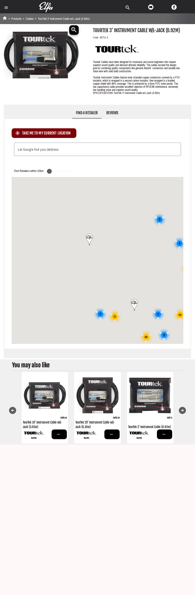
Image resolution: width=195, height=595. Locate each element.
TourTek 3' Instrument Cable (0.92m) (149, 427)
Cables (30, 18)
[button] (89, 239)
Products (16, 18)
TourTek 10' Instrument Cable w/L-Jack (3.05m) (42, 424)
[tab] (87, 113)
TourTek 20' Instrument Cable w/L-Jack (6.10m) (95, 424)
